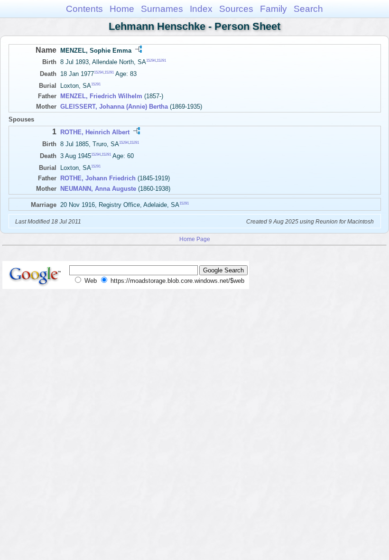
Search (308, 9)
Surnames (162, 9)
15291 (161, 60)
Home (122, 9)
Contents (84, 9)
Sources (236, 9)
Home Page (194, 239)
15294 (151, 60)
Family (273, 9)
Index (201, 9)
